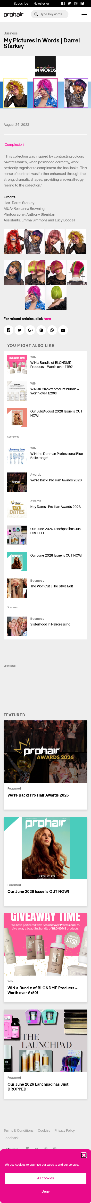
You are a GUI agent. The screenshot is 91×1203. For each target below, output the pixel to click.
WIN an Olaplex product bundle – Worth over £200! (54, 391)
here (47, 319)
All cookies (45, 1178)
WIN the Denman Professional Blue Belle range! (56, 455)
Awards (35, 474)
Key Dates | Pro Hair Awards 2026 (55, 506)
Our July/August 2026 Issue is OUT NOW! (56, 413)
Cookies (44, 1130)
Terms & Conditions (18, 1130)
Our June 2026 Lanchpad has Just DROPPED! (56, 531)
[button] (83, 1155)
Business (10, 33)
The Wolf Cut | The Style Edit (51, 586)
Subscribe (21, 3)
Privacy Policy (65, 1130)
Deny (45, 1191)
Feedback (11, 1138)
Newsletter (41, 3)
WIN (33, 357)
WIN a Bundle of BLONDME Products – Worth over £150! (51, 364)
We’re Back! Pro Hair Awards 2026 (56, 480)
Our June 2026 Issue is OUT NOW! (56, 555)
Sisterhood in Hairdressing (50, 624)
